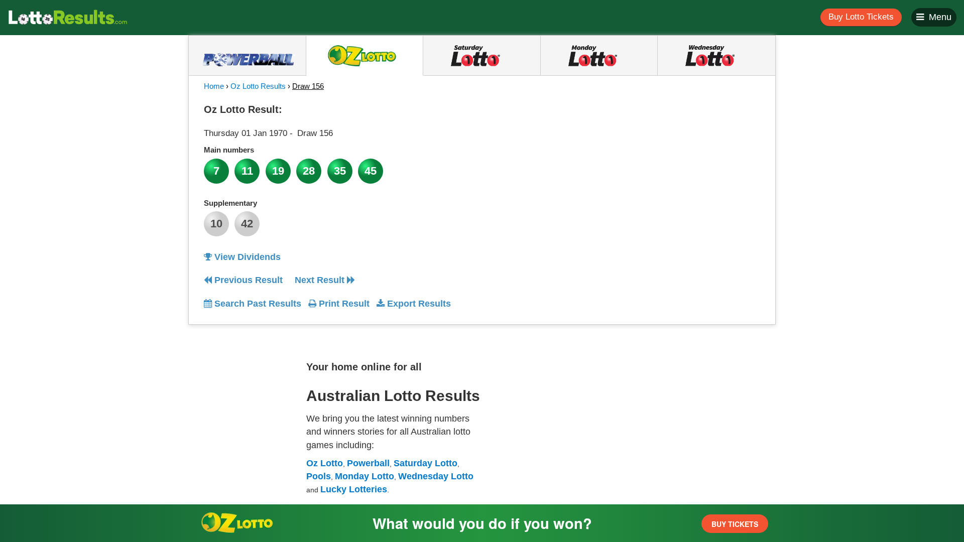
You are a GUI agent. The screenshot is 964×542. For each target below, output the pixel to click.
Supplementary (230, 203)
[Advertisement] (669, 162)
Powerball (368, 463)
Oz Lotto (324, 463)
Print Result (343, 304)
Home (214, 86)
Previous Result (247, 280)
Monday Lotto (364, 476)
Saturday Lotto (425, 463)
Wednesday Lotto (435, 476)
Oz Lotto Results (258, 86)
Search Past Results (256, 304)
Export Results (418, 304)
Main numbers (229, 150)
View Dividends (246, 257)
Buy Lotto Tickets (861, 17)
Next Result (321, 280)
